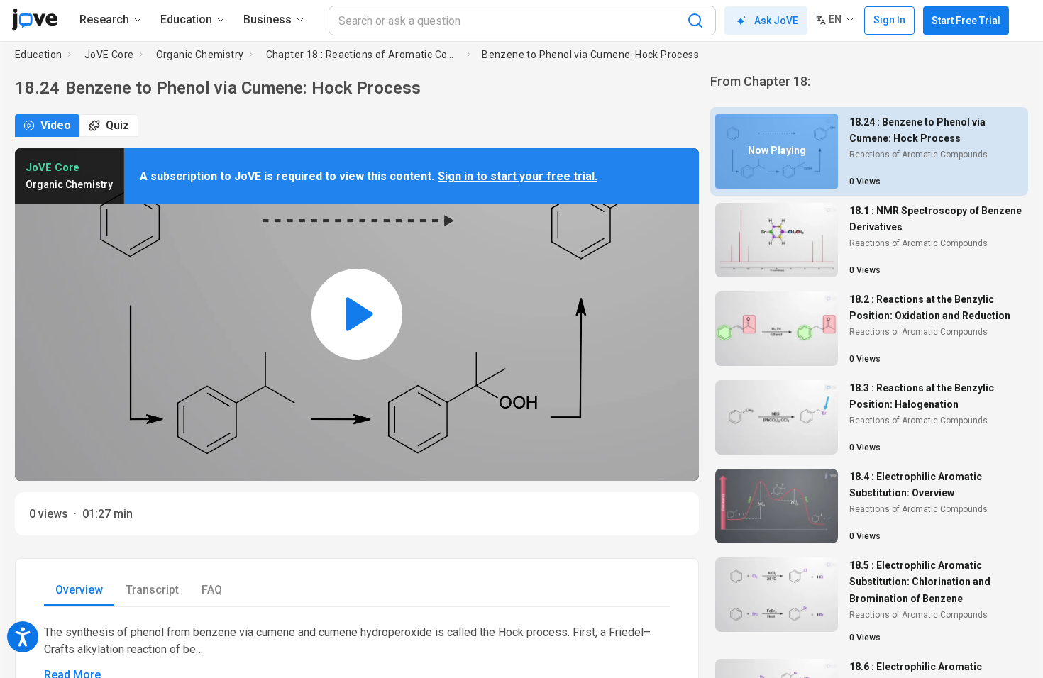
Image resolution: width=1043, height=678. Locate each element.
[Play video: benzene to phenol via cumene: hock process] (357, 314)
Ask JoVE (776, 20)
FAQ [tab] (212, 589)
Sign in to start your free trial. (517, 176)
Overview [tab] (79, 589)
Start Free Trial (966, 20)
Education (38, 54)
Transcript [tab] (152, 589)
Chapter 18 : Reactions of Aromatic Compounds (363, 54)
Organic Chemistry (200, 54)
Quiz (117, 125)
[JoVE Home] (34, 20)
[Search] (695, 20)
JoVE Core (109, 54)
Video (55, 125)
